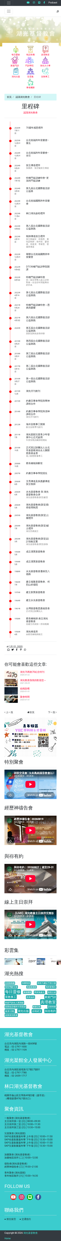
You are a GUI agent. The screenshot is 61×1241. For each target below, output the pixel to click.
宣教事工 (10, 997)
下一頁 (51, 712)
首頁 (9, 97)
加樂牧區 (26, 983)
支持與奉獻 (10, 983)
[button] (8, 737)
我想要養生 (51, 987)
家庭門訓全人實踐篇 (14, 1002)
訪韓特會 (52, 1006)
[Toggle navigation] (9, 3)
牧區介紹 (52, 992)
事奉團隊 (27, 992)
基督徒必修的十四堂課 (15, 1006)
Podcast (52, 2)
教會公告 (37, 1007)
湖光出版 (23, 1011)
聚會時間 (25, 696)
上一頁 (9, 712)
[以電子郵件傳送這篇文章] (9, 649)
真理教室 (48, 1002)
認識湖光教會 (23, 97)
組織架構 (25, 688)
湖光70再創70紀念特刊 (32, 672)
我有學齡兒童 (11, 987)
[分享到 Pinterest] (21, 649)
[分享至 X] (13, 649)
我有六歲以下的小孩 (46, 983)
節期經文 (37, 1011)
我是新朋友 (31, 987)
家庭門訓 (50, 997)
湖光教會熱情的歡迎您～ (33, 680)
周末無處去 (39, 992)
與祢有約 (50, 1011)
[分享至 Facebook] (17, 649)
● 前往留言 (10, 1219)
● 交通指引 (25, 1219)
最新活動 (10, 1011)
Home (7, 1238)
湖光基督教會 (30, 1233)
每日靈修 (12, 991)
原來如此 (30, 997)
